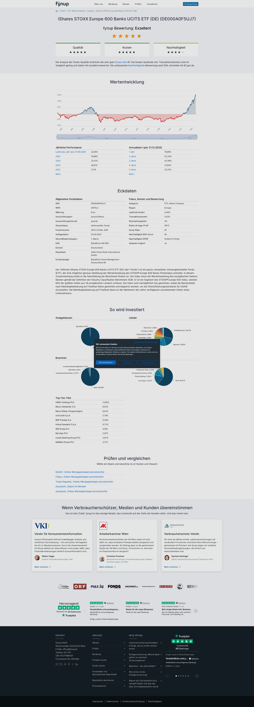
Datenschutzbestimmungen (146, 342)
